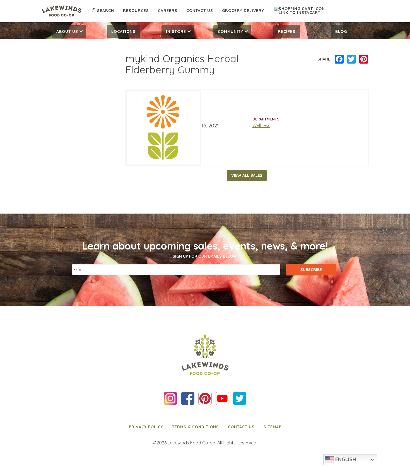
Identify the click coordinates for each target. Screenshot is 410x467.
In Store (176, 31)
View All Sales (246, 175)
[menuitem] (69, 31)
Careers (167, 10)
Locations (123, 31)
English (345, 459)
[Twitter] (351, 59)
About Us (67, 31)
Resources (136, 10)
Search (105, 10)
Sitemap (272, 426)
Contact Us (199, 10)
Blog (341, 31)
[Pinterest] (363, 59)
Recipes (286, 31)
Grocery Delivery (243, 10)
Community (230, 31)
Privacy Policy (146, 426)
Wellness (261, 125)
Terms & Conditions (195, 426)
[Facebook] (339, 59)
